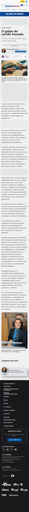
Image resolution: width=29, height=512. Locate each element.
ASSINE (22, 1)
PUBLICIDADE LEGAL (10, 419)
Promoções (7, 417)
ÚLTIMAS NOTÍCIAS (9, 383)
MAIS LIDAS (7, 386)
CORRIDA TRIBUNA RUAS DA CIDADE (11, 389)
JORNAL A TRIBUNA (9, 410)
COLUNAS (6, 414)
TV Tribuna (14, 9)
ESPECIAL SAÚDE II (22, 9)
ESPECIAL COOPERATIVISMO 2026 (10, 393)
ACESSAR (5, 374)
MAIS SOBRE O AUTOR (20, 51)
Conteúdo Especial (8, 426)
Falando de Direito (6, 27)
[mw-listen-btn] (2, 56)
